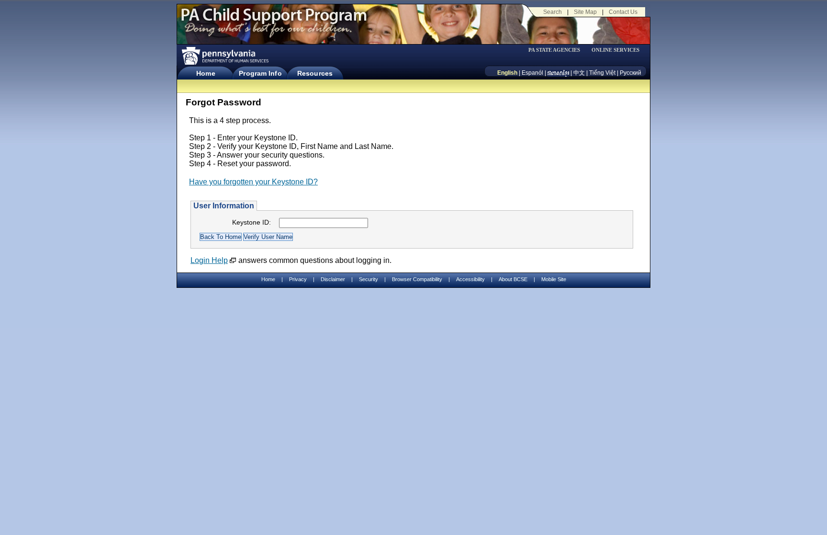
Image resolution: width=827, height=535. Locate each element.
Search (552, 12)
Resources (315, 73)
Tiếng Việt (602, 72)
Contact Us (623, 12)
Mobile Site (553, 279)
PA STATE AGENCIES (554, 50)
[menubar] (557, 50)
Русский (630, 72)
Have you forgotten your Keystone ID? (253, 182)
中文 (579, 72)
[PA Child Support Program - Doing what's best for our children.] (273, 20)
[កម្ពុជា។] (558, 72)
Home (205, 73)
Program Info (260, 73)
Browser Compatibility (417, 279)
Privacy (298, 279)
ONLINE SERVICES (615, 50)
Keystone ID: (251, 222)
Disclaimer (333, 279)
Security (368, 279)
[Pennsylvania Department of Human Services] (224, 55)
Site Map (585, 12)
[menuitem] (557, 50)
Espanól (532, 72)
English (507, 72)
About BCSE (513, 279)
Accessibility (470, 279)
